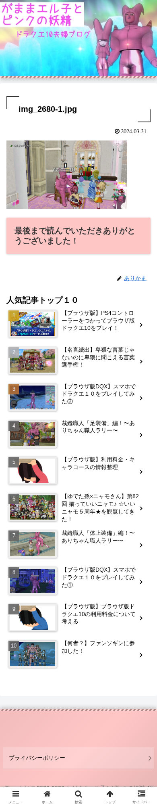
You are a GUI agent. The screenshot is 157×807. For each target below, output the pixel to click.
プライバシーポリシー (37, 758)
